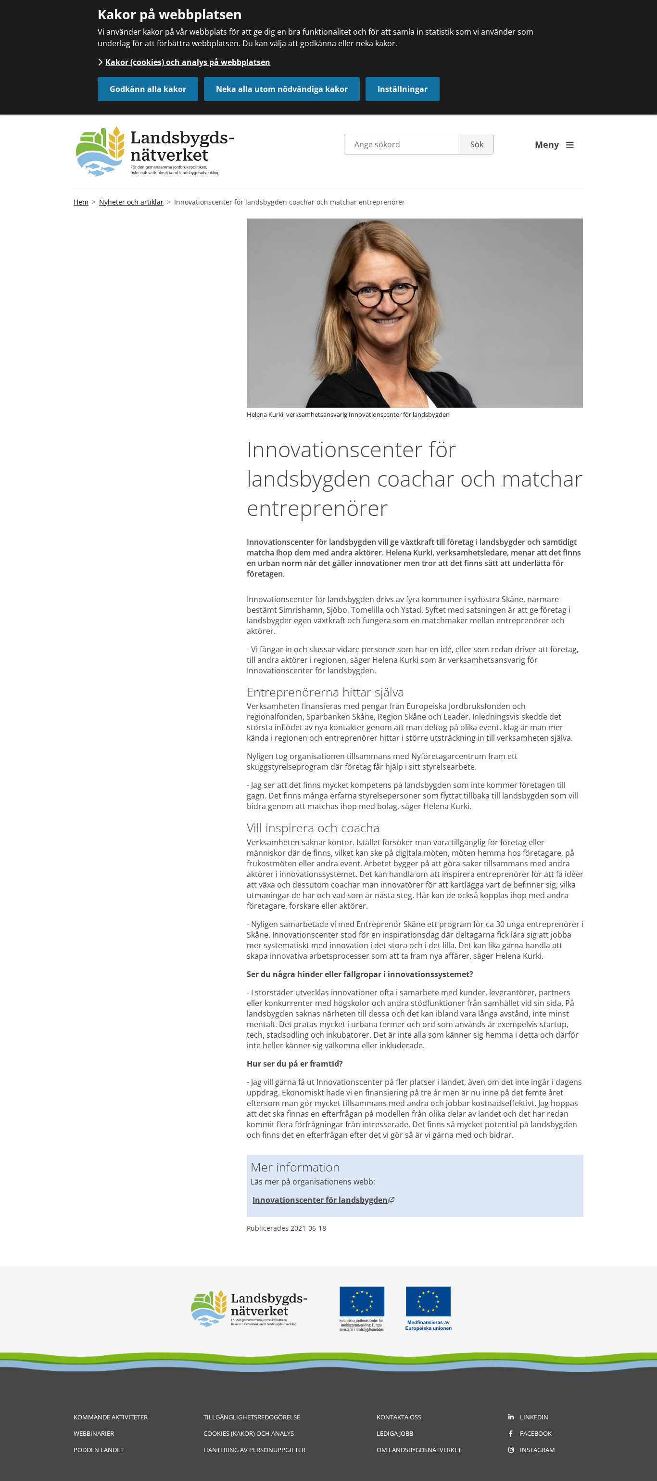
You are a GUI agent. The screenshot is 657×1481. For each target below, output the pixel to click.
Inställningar (403, 89)
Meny (554, 144)
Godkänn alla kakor (148, 89)
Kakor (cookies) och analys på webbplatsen (187, 62)
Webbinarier (94, 1433)
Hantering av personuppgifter (254, 1449)
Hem (81, 201)
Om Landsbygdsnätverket (419, 1449)
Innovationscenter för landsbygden (323, 1200)
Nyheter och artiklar (131, 201)
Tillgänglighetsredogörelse (251, 1417)
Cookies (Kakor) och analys (248, 1433)
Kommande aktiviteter (111, 1417)
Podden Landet (99, 1449)
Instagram (537, 1449)
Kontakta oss (399, 1417)
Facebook (536, 1433)
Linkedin (534, 1417)
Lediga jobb (395, 1433)
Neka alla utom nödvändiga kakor (282, 89)
